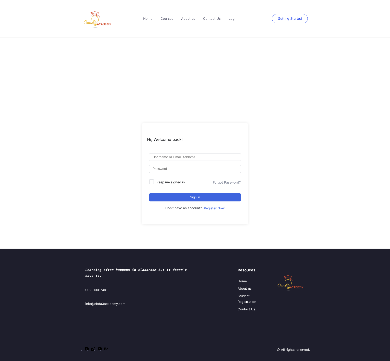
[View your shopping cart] (270, 18)
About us (188, 18)
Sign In (195, 197)
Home (147, 18)
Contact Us (212, 18)
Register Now (214, 208)
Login (233, 18)
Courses (166, 18)
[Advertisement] (195, 68)
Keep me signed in (171, 182)
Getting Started (290, 18)
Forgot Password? (227, 182)
